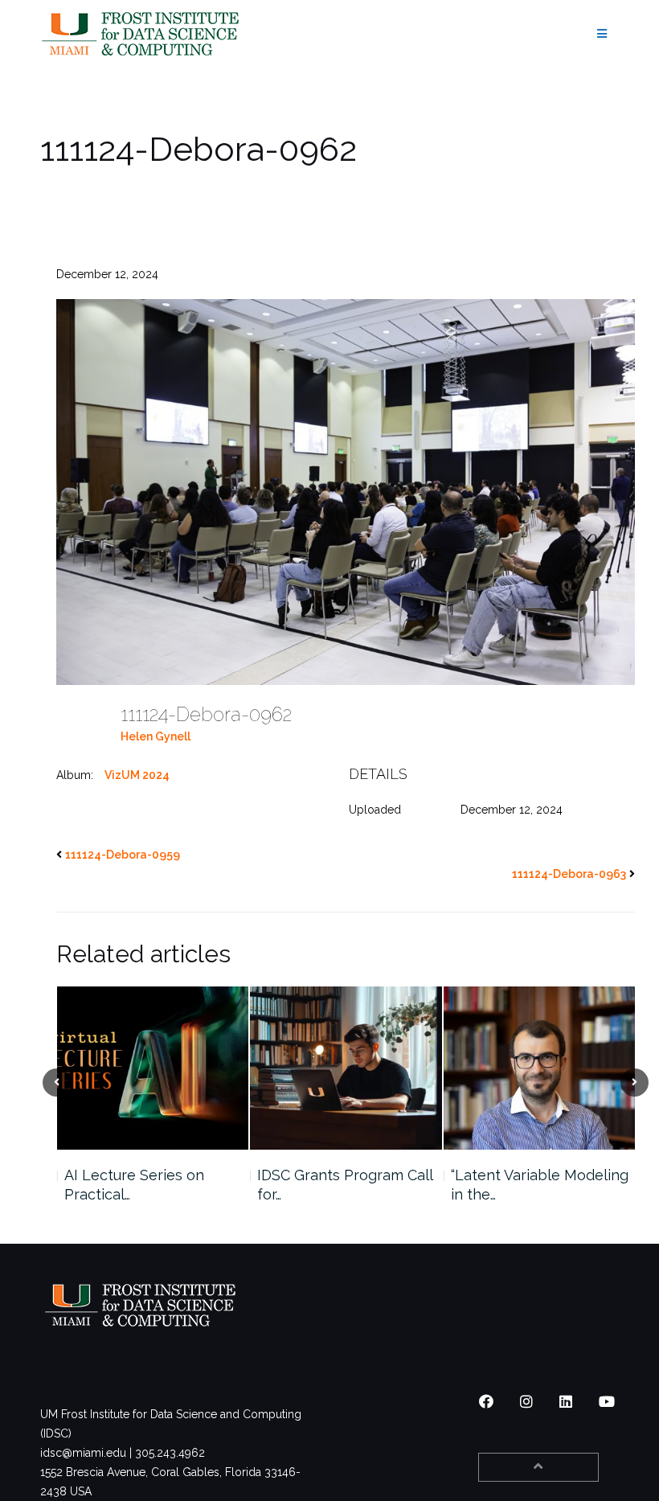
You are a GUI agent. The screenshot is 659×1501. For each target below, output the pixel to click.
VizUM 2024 (137, 775)
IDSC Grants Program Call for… (151, 1185)
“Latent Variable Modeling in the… (346, 1185)
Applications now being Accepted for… (532, 1185)
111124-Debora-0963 (569, 873)
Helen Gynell (155, 736)
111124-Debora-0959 (122, 854)
